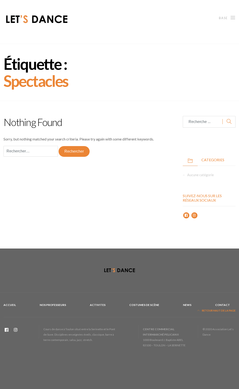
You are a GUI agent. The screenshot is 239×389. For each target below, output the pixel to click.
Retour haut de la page (218, 310)
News (187, 305)
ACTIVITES (97, 305)
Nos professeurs (53, 305)
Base (224, 18)
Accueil (10, 305)
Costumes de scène (144, 305)
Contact (222, 305)
